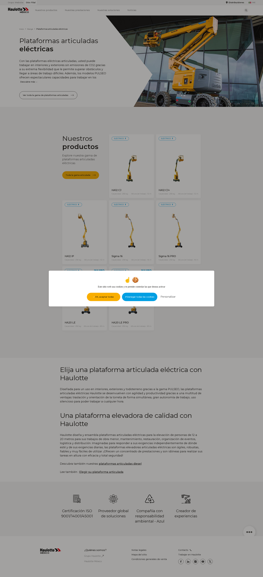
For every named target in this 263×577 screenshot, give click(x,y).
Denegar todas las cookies (140, 297)
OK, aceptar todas (104, 297)
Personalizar (168, 296)
